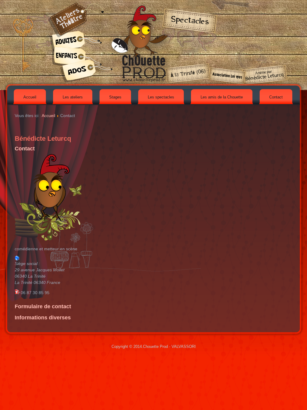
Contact (276, 97)
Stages (115, 97)
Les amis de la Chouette (222, 97)
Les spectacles (161, 97)
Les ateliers (73, 97)
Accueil (29, 97)
